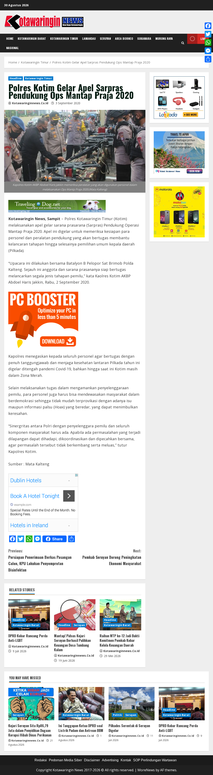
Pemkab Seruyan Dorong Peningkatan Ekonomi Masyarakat (111, 557)
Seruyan (105, 38)
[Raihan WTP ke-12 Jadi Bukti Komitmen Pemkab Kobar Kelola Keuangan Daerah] (120, 614)
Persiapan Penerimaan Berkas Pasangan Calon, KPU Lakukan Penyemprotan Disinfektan (40, 560)
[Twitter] (208, 34)
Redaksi (41, 760)
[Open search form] (182, 43)
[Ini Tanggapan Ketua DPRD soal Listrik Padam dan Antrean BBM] (81, 703)
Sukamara (144, 38)
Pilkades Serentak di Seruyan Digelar (129, 728)
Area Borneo (124, 38)
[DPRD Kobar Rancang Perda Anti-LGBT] (29, 614)
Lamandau (89, 38)
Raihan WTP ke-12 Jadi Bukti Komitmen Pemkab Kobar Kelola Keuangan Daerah (119, 640)
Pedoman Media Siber (65, 760)
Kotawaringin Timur (64, 38)
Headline (16, 78)
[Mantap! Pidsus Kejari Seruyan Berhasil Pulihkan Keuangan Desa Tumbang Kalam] (75, 614)
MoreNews (146, 770)
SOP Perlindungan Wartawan (155, 760)
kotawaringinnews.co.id (30, 103)
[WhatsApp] (208, 42)
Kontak (126, 760)
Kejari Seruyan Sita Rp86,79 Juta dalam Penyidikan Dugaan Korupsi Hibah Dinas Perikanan (29, 730)
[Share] (208, 59)
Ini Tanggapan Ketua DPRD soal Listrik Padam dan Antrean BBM (80, 728)
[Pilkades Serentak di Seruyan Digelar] (132, 703)
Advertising (110, 760)
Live (203, 38)
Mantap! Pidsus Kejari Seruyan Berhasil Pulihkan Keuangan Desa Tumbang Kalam (72, 642)
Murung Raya (164, 38)
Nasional (12, 48)
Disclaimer (92, 760)
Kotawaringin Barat (32, 38)
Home (10, 38)
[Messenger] (208, 51)
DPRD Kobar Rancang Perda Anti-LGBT (27, 638)
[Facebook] (208, 26)
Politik (117, 715)
